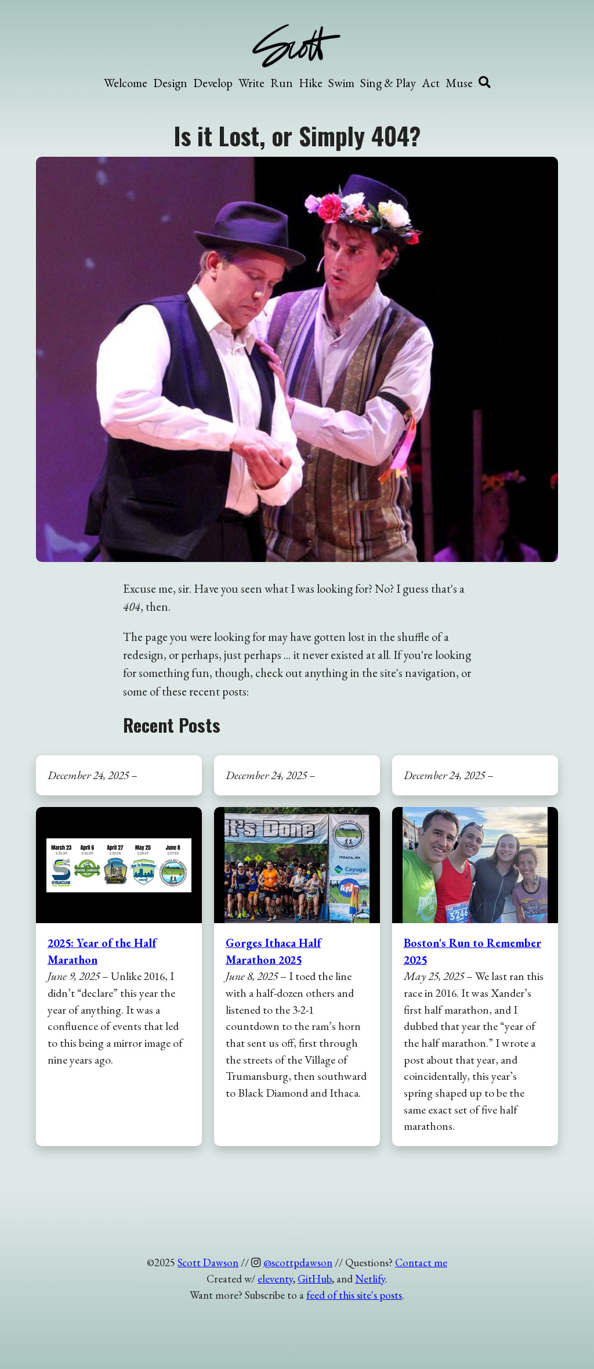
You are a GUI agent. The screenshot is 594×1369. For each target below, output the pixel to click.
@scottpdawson (297, 1262)
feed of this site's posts (354, 1295)
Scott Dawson (208, 1262)
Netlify (370, 1278)
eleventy (275, 1278)
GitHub (315, 1278)
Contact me (421, 1262)
